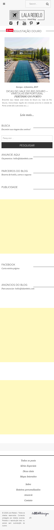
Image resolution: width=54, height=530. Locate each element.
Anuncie (28, 495)
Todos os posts (28, 460)
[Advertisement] (27, 226)
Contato (28, 500)
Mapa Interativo (28, 476)
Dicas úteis (28, 471)
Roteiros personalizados (28, 489)
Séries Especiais (28, 465)
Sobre (28, 484)
